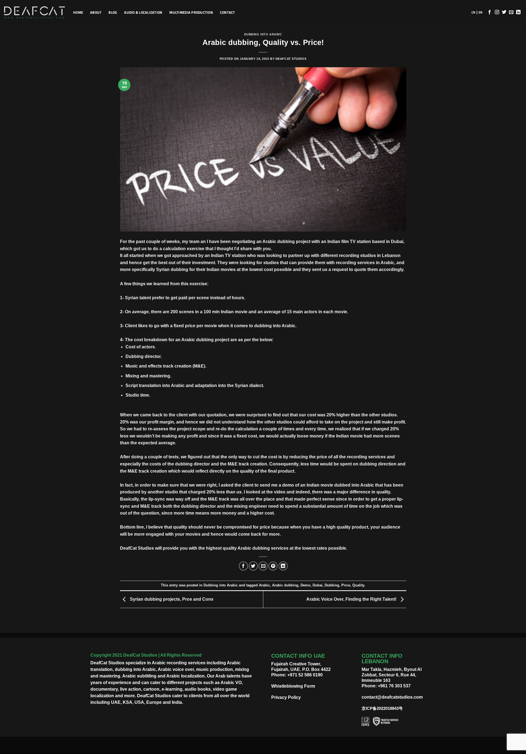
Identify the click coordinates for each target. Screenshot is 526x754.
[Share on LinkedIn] (283, 566)
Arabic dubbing (285, 585)
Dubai (317, 585)
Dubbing (332, 585)
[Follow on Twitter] (504, 12)
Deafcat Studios (291, 58)
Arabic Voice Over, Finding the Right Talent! (352, 599)
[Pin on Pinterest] (273, 566)
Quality (358, 585)
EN (480, 12)
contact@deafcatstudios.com (392, 697)
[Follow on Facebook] (489, 12)
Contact (227, 12)
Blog (112, 12)
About (95, 12)
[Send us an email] (511, 12)
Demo (305, 585)
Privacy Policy (286, 697)
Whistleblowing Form (293, 686)
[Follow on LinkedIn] (518, 12)
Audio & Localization (143, 12)
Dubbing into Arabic (263, 34)
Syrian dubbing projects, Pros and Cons (171, 599)
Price (345, 585)
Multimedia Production (191, 12)
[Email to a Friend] (263, 566)
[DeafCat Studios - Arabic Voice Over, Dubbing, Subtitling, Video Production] (34, 12)
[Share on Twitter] (253, 566)
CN (473, 12)
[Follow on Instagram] (497, 12)
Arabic (264, 585)
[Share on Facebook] (243, 566)
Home (78, 12)
